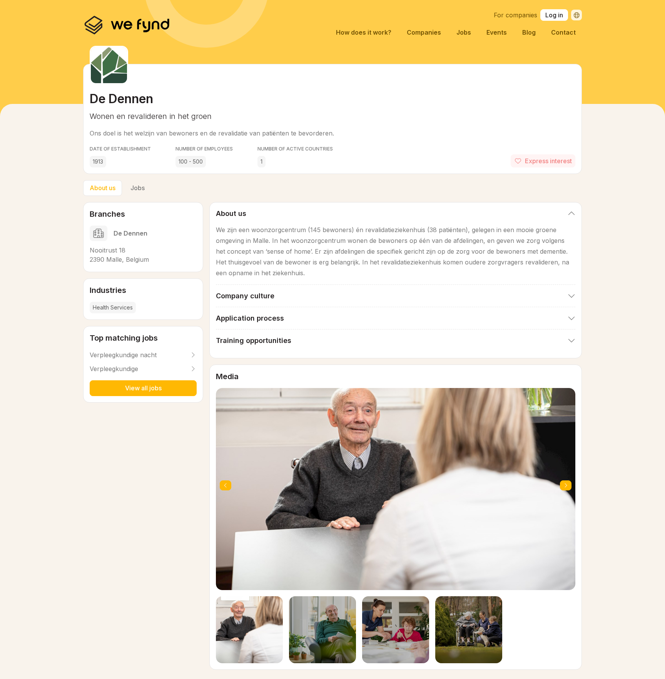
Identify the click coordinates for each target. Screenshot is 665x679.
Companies (424, 32)
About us (102, 188)
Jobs (463, 32)
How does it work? (363, 32)
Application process (250, 318)
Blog (529, 32)
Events (496, 32)
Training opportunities (253, 340)
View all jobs (143, 388)
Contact (563, 32)
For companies (515, 15)
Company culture (245, 296)
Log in (554, 15)
